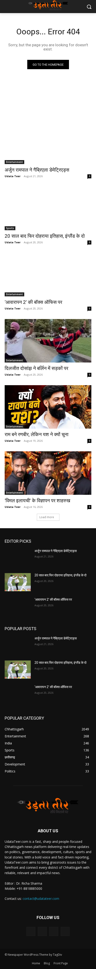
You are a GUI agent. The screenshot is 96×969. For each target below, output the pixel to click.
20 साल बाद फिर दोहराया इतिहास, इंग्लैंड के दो (45, 236)
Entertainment (14, 162)
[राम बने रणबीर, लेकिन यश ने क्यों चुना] (48, 407)
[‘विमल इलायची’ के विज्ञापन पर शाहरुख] (48, 473)
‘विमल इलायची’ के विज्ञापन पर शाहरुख (37, 500)
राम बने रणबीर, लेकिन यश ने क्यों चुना (37, 434)
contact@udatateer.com (41, 898)
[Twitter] (53, 931)
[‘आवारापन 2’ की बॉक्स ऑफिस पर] (48, 274)
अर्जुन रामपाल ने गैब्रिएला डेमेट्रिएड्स (37, 170)
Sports (10, 228)
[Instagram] (42, 931)
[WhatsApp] (65, 931)
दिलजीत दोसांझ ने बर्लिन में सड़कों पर (36, 368)
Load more (46, 517)
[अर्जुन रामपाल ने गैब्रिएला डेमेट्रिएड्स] (48, 142)
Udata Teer (13, 176)
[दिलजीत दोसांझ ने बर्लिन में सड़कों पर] (48, 340)
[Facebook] (30, 931)
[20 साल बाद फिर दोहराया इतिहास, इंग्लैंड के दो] (48, 208)
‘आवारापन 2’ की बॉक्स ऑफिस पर (33, 302)
